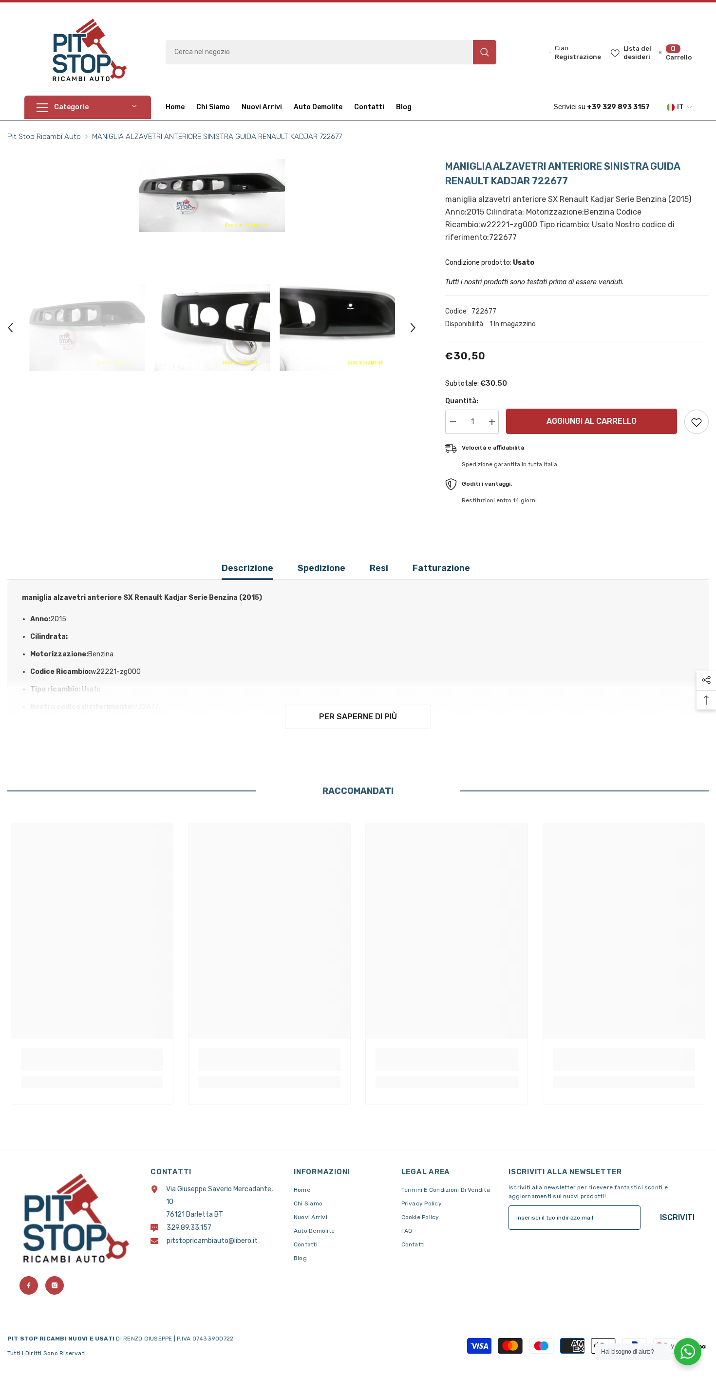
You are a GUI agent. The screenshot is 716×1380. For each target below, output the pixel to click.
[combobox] (319, 52)
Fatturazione (441, 568)
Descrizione (247, 568)
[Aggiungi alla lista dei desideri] (696, 422)
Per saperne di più (358, 716)
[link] (92, 1065)
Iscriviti (677, 1217)
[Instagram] (54, 1285)
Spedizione (321, 568)
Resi (379, 568)
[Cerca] (331, 52)
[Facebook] (28, 1285)
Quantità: (461, 401)
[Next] (413, 327)
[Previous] (10, 327)
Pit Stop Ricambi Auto (44, 136)
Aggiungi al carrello (591, 421)
